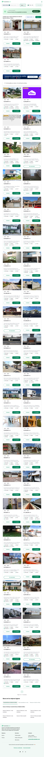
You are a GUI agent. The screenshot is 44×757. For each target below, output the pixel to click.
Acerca (3, 735)
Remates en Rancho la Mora (35, 702)
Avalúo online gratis (18, 737)
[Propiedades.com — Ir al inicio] (6, 1)
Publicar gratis (17, 735)
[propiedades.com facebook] (22, 753)
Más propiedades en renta (23, 702)
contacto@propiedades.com (34, 739)
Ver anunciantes (32, 166)
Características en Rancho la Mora (10, 702)
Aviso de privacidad (26, 747)
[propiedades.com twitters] (19, 753)
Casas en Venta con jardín (21, 715)
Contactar (8, 43)
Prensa (3, 737)
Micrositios (17, 739)
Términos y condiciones (18, 747)
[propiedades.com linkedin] (24, 753)
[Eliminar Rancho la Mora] (9, 5)
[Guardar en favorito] (20, 21)
